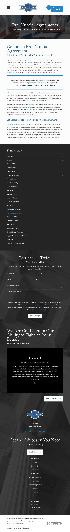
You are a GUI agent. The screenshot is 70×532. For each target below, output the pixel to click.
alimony (38, 107)
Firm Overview (35, 466)
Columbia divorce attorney (16, 125)
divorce (30, 62)
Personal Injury (35, 481)
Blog (35, 496)
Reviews (35, 488)
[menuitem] (34, 156)
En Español (55, 9)
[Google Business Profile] (30, 431)
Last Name (39, 274)
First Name (10, 274)
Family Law (35, 470)
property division (27, 107)
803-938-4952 (35, 426)
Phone (9, 280)
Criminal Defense (35, 474)
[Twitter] (35, 431)
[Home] (28, 7)
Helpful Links (35, 492)
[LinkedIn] (40, 431)
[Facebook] (26, 431)
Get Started (33, 452)
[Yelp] (44, 431)
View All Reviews (51, 399)
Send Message (35, 316)
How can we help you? (14, 291)
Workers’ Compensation (35, 485)
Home (35, 462)
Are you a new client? (13, 286)
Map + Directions (35, 510)
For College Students (35, 477)
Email (37, 280)
